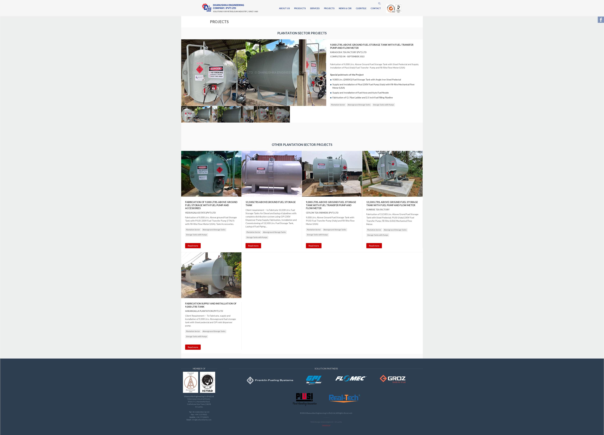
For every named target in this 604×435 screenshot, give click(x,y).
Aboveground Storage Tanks (359, 105)
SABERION (326, 425)
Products (300, 8)
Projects (329, 8)
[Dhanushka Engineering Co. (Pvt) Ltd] (230, 8)
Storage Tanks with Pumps (383, 105)
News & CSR (345, 8)
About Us (284, 8)
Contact (376, 8)
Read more (193, 245)
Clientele (361, 8)
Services (315, 8)
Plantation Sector (338, 105)
